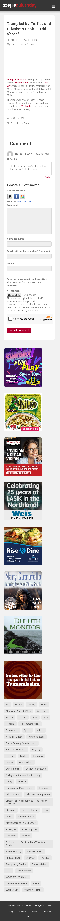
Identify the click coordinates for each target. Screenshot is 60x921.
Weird (36, 883)
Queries (26, 835)
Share (32, 44)
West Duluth (12, 889)
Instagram (44, 787)
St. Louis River (13, 857)
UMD (8, 870)
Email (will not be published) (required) (28, 251)
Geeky (9, 781)
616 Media (26, 106)
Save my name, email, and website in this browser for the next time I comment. (27, 282)
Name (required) (16, 238)
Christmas (38, 755)
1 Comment (17, 44)
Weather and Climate (16, 883)
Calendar (22, 911)
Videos (21, 117)
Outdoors (42, 711)
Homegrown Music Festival (19, 787)
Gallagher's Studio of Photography (23, 775)
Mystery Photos (26, 816)
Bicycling (36, 749)
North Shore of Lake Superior (20, 822)
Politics (22, 717)
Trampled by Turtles (17, 79)
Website (11, 263)
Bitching (10, 755)
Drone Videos (26, 762)
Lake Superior (13, 794)
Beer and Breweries (16, 749)
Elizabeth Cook (21, 82)
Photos (9, 717)
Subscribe (47, 911)
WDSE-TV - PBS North (17, 877)
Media (9, 816)
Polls (35, 717)
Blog (11, 911)
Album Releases (36, 736)
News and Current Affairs (18, 711)
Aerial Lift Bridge (14, 736)
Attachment (14, 290)
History (31, 704)
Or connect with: (16, 190)
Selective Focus (35, 851)
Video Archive (24, 870)
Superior (30, 857)
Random (10, 723)
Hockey (22, 781)
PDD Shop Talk (29, 829)
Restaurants (12, 730)
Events (18, 704)
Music (13, 117)
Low (46, 810)
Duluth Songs (12, 768)
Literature (11, 810)
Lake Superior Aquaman (38, 794)
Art (7, 704)
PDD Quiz (11, 829)
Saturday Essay (13, 851)
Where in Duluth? (32, 889)
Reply (47, 176)
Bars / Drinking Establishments (21, 743)
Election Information (36, 768)
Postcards (11, 835)
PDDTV (14, 39)
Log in (30, 916)
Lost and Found (30, 810)
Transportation (39, 864)
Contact (34, 911)
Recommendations (30, 723)
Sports (27, 730)
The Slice (45, 857)
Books (23, 755)
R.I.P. (46, 717)
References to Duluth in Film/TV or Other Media (26, 844)
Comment (12, 205)
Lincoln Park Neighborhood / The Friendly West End (26, 802)
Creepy (9, 762)
